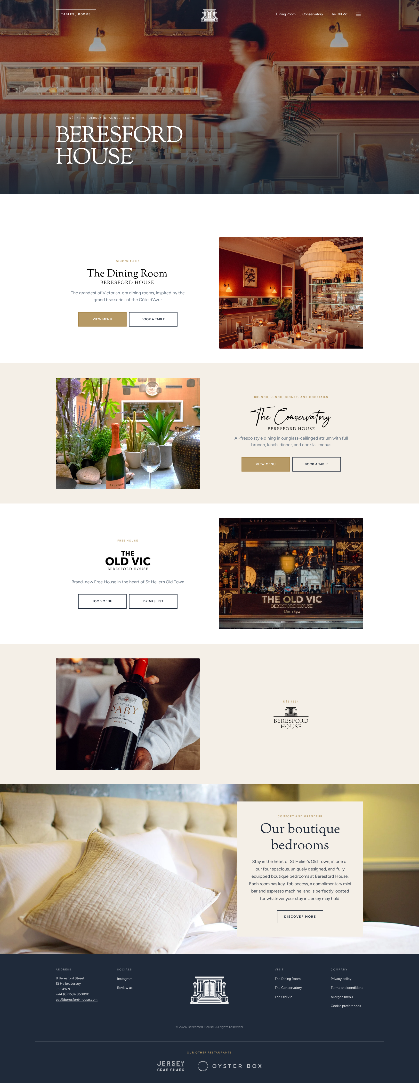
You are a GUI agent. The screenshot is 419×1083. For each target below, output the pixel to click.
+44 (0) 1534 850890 (72, 994)
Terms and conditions (347, 988)
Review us (125, 988)
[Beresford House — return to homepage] (209, 987)
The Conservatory (288, 988)
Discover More (300, 916)
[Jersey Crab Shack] (171, 1066)
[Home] (209, 14)
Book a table (153, 319)
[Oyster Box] (230, 1066)
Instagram (124, 979)
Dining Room (286, 14)
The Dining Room (288, 979)
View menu (102, 319)
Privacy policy (341, 979)
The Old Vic (339, 14)
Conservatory (312, 14)
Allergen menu (342, 997)
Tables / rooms (76, 14)
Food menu (102, 601)
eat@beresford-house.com (76, 1000)
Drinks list (153, 601)
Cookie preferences (346, 1006)
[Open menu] (358, 14)
